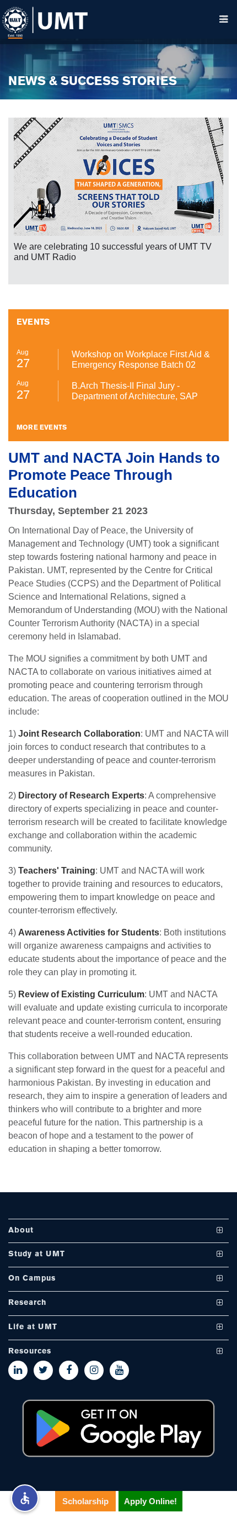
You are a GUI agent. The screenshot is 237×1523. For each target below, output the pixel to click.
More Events (42, 428)
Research (27, 1303)
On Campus (32, 1278)
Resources (29, 1351)
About (21, 1230)
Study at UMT (36, 1254)
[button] (25, 1498)
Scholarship (85, 1501)
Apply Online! (150, 1501)
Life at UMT (32, 1327)
